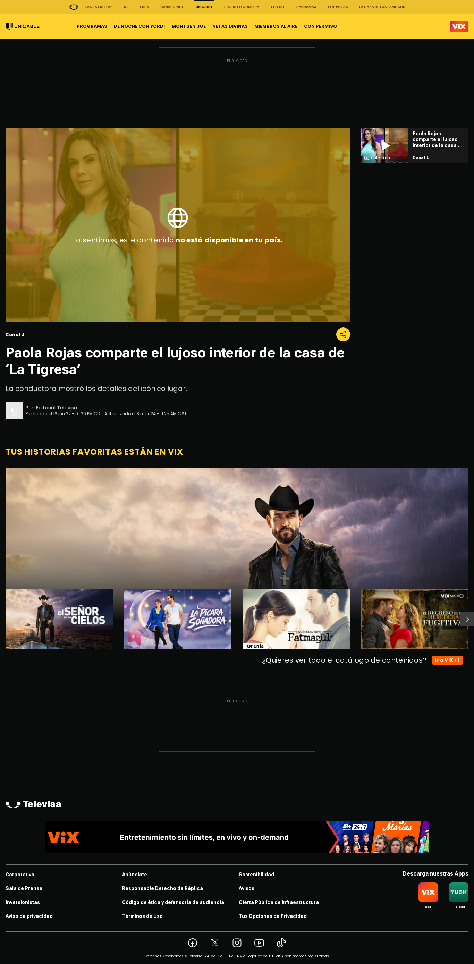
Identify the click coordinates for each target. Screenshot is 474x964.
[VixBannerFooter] (237, 837)
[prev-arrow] (1, 619)
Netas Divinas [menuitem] (230, 26)
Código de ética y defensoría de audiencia (173, 902)
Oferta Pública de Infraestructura (279, 902)
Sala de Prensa (24, 888)
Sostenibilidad (256, 874)
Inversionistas (23, 902)
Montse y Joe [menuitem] (189, 26)
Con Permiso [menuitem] (320, 26)
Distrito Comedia (241, 7)
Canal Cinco (172, 7)
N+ (126, 7)
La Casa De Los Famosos (382, 7)
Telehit (277, 7)
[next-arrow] (467, 619)
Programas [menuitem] (92, 26)
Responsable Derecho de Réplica (162, 888)
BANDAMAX (306, 7)
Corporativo (20, 874)
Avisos (246, 888)
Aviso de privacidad (29, 916)
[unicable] (23, 26)
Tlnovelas (337, 7)
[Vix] (459, 26)
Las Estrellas (99, 7)
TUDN (144, 7)
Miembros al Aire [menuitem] (275, 26)
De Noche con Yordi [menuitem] (139, 26)
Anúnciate (134, 874)
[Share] (343, 334)
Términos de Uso (142, 916)
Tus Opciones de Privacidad (273, 916)
